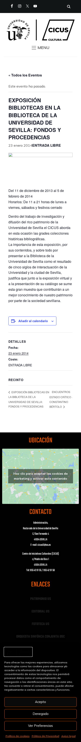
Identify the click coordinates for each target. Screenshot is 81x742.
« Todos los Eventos (25, 75)
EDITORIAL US (40, 611)
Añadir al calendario (33, 321)
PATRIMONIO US (40, 599)
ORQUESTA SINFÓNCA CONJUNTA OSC (40, 637)
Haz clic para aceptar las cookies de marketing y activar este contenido (40, 476)
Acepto (40, 702)
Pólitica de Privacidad (45, 736)
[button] (40, 48)
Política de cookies (18, 736)
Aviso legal (68, 736)
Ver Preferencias (40, 726)
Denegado (41, 714)
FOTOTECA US (40, 624)
